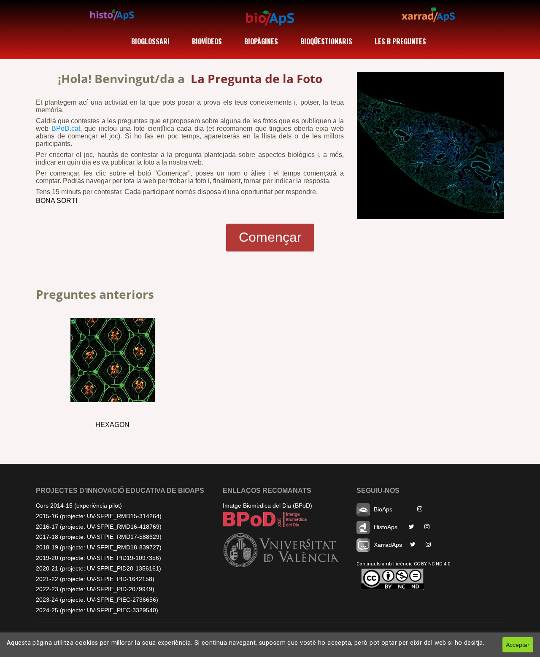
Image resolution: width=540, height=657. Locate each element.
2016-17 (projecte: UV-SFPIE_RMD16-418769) (99, 526)
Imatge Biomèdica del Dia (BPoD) (267, 505)
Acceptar (517, 644)
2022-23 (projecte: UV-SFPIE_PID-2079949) (95, 589)
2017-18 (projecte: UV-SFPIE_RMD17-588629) (99, 536)
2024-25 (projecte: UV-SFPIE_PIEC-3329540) (97, 610)
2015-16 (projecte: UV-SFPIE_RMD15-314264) (99, 516)
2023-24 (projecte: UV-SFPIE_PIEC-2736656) (97, 599)
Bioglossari (150, 41)
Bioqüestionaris (326, 41)
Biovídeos (207, 41)
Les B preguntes (400, 41)
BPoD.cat (65, 128)
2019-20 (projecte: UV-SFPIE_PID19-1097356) (98, 557)
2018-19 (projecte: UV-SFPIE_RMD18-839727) (99, 547)
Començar (270, 237)
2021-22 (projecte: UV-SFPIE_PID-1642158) (95, 579)
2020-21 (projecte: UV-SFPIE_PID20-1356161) (98, 568)
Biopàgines (261, 41)
